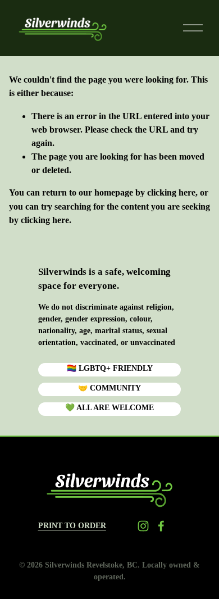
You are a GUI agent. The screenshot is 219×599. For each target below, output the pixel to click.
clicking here (171, 192)
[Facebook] (161, 526)
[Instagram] (143, 526)
